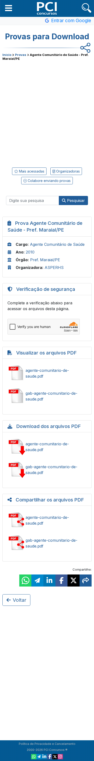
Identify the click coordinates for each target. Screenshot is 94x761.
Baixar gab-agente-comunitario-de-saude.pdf (47, 469)
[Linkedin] (44, 756)
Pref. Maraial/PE (45, 259)
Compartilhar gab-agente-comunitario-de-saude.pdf (47, 543)
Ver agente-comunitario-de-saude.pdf (47, 373)
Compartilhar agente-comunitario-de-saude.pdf (47, 520)
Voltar (19, 600)
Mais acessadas (31, 171)
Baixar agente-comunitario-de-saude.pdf (47, 446)
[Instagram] (60, 756)
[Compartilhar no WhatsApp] (25, 580)
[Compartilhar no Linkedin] (49, 580)
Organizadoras (67, 171)
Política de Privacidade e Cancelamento (47, 744)
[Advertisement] (47, 112)
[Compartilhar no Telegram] (37, 580)
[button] (8, 7)
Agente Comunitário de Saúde (57, 244)
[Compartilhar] (86, 580)
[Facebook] (49, 756)
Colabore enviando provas (49, 181)
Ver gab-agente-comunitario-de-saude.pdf (47, 396)
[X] (55, 756)
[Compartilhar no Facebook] (61, 580)
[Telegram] (39, 756)
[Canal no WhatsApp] (33, 756)
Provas (20, 55)
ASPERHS (54, 267)
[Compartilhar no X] (73, 580)
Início (6, 55)
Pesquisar (75, 200)
